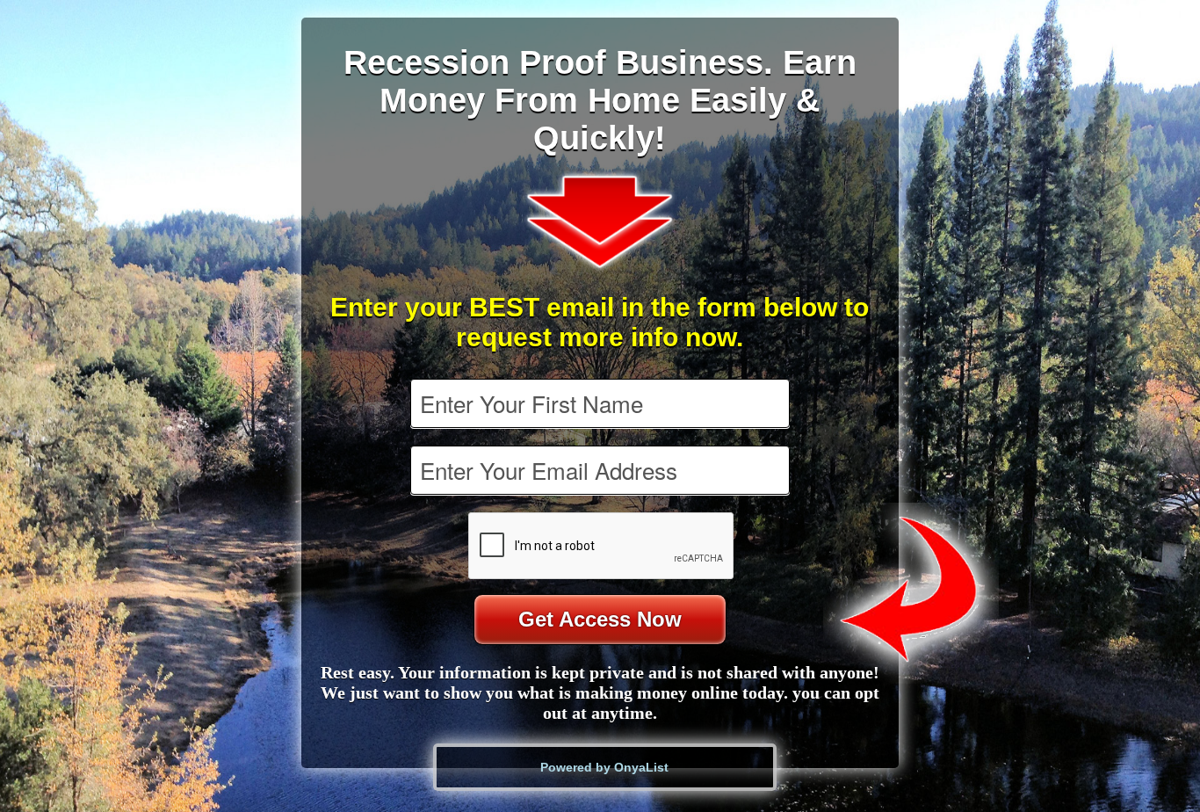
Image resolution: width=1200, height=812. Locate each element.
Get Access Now (600, 619)
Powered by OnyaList (604, 767)
